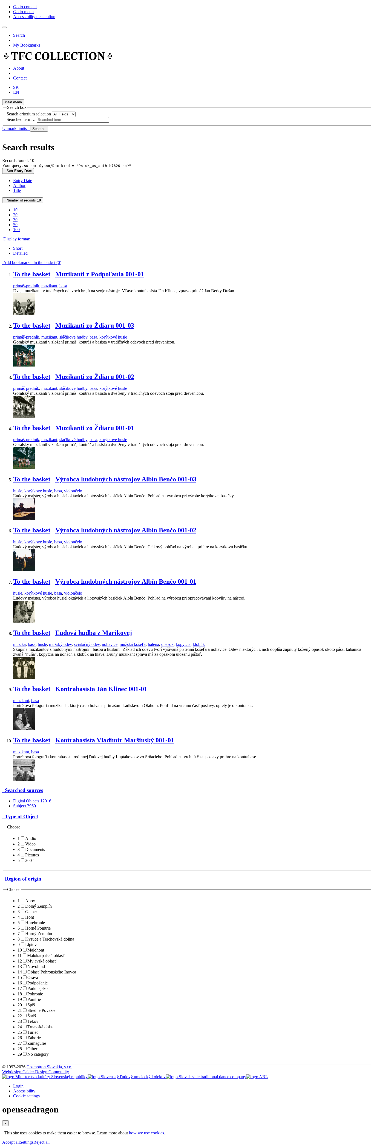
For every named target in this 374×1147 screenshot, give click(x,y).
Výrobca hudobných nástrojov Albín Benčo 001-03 (125, 479)
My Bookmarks (26, 45)
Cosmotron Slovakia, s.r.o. (49, 1066)
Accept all (11, 1142)
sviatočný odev (87, 644)
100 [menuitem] (16, 229)
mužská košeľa (133, 644)
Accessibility (24, 1091)
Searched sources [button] (22, 790)
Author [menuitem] (19, 185)
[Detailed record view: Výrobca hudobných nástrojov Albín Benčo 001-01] (24, 621)
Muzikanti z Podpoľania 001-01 (99, 274)
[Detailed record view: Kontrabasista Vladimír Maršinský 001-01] (24, 779)
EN (16, 92)
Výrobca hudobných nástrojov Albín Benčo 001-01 (125, 581)
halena (153, 644)
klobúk (199, 644)
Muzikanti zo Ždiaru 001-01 (94, 427)
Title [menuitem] (17, 190)
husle (17, 491)
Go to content (25, 6)
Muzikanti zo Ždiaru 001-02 (94, 376)
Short (17, 248)
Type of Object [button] (20, 816)
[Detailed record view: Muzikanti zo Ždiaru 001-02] (24, 416)
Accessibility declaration (34, 16)
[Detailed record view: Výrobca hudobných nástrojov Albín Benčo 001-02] (24, 569)
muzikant (49, 285)
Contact (20, 78)
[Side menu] (4, 27)
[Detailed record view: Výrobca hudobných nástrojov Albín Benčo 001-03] (24, 518)
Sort (18, 171)
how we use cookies (146, 1133)
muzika (19, 644)
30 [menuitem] (15, 219)
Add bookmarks (16, 262)
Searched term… (21, 119)
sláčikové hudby (73, 337)
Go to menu (23, 11)
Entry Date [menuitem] (22, 180)
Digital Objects (32, 801)
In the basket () (46, 262)
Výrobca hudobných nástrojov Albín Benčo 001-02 (125, 530)
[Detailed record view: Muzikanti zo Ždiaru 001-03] (24, 365)
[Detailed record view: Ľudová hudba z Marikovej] (24, 677)
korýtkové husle (113, 337)
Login (18, 1086)
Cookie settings (26, 1096)
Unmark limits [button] (16, 128)
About (18, 68)
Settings (26, 1142)
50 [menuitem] (15, 224)
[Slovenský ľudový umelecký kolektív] (127, 1076)
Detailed (20, 253)
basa (63, 285)
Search (19, 35)
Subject (24, 806)
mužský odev (60, 644)
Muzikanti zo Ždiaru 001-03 (94, 325)
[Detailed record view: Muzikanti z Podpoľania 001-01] (24, 313)
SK (16, 87)
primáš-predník (26, 285)
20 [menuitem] (15, 214)
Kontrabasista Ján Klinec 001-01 (101, 688)
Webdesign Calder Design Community (35, 1071)
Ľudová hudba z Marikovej (93, 632)
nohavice (109, 644)
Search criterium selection (29, 114)
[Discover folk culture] (58, 58)
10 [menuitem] (15, 210)
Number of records (22, 200)
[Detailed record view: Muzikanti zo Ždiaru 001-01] (24, 467)
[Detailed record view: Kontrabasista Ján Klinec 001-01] (24, 728)
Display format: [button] (16, 239)
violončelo (73, 491)
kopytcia (183, 644)
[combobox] (73, 120)
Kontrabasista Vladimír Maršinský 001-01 (114, 740)
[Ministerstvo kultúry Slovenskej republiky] (45, 1076)
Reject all (41, 1142)
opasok (167, 644)
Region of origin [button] (21, 879)
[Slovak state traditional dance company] (206, 1076)
